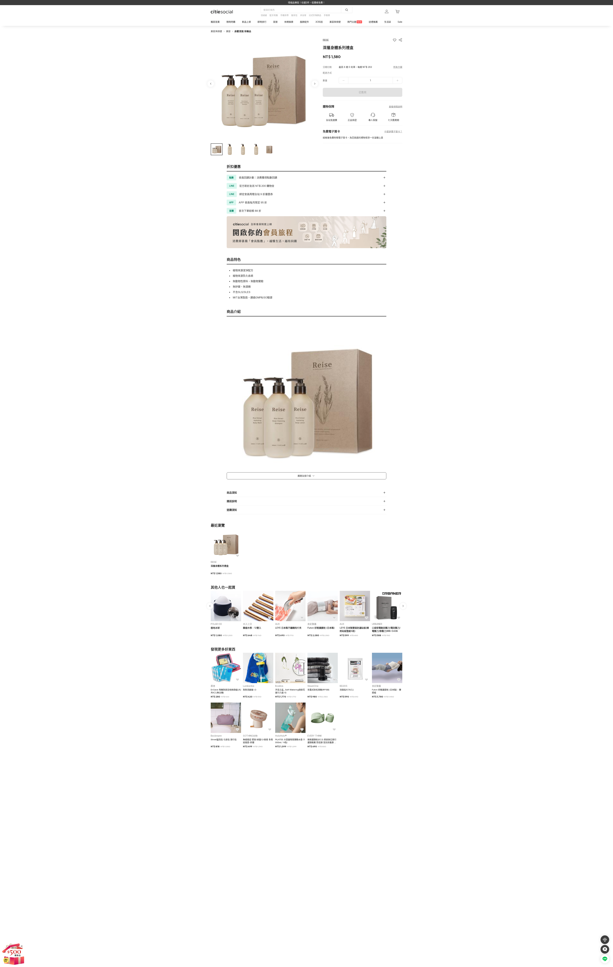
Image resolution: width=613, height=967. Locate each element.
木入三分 (247, 624)
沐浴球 (303, 15)
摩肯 (213, 686)
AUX (277, 624)
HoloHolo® (281, 735)
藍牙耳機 (273, 15)
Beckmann (216, 735)
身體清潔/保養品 (242, 31)
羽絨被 (264, 15)
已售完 (362, 92)
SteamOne (312, 686)
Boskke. (279, 686)
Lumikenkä (248, 686)
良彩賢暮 (311, 624)
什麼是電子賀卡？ (393, 131)
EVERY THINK (314, 735)
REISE (214, 562)
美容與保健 (216, 31)
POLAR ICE (216, 624)
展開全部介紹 (304, 475)
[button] (217, 149)
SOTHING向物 (250, 735)
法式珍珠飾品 (315, 15)
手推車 (327, 15)
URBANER (377, 624)
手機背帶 (284, 15)
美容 (228, 31)
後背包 (294, 15)
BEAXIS (343, 686)
